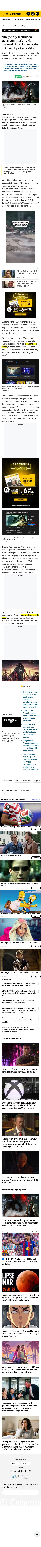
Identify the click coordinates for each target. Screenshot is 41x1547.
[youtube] (22, 1471)
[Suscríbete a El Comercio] (32, 14)
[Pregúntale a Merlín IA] (37, 1534)
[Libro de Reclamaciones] (26, 1477)
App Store (14, 1463)
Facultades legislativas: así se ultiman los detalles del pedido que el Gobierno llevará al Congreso (19, 984)
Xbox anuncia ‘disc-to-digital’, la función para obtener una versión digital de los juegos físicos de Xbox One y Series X (19, 1105)
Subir (19, 1492)
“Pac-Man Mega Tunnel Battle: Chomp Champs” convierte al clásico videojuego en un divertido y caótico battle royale (19, 170)
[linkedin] (26, 1471)
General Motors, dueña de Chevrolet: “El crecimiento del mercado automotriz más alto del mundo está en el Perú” (18, 1029)
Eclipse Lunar (30, 20)
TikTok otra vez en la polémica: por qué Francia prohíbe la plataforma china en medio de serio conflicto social (30, 699)
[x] (15, 1471)
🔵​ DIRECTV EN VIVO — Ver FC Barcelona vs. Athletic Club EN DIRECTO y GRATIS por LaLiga (20, 1261)
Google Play (26, 1463)
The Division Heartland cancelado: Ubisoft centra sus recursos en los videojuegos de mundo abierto (21, 65)
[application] (11, 722)
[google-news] (30, 1471)
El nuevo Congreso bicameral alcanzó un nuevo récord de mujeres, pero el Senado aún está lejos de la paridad (18, 1020)
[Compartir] (37, 76)
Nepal (22, 20)
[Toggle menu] (3, 14)
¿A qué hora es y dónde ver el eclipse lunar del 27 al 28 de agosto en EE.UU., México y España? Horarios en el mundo (20, 1297)
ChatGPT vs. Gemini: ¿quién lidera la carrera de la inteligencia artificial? (31, 716)
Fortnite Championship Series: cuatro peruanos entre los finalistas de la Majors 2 (20, 69)
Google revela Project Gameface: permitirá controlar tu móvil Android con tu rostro (31, 745)
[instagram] (18, 1471)
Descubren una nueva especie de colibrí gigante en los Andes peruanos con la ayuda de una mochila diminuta (30, 762)
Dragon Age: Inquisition (22, 781)
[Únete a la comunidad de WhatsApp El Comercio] (18, 76)
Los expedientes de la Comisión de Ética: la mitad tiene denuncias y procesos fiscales (18, 1002)
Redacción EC (8, 114)
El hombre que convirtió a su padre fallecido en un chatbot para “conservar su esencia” (30, 730)
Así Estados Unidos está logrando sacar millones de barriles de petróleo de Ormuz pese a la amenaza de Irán (19, 993)
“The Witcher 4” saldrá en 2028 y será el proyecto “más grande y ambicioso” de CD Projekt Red (20, 1180)
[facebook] (11, 1471)
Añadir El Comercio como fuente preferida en (20, 30)
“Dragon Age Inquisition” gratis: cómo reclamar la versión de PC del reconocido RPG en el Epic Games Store (20, 1222)
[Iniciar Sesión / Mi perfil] (37, 14)
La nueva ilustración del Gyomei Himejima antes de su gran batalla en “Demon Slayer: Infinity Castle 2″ (20, 1333)
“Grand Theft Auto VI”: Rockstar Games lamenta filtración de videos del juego (19, 1070)
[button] (11, 721)
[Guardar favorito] (33, 76)
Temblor (16, 20)
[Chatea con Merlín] (28, 14)
